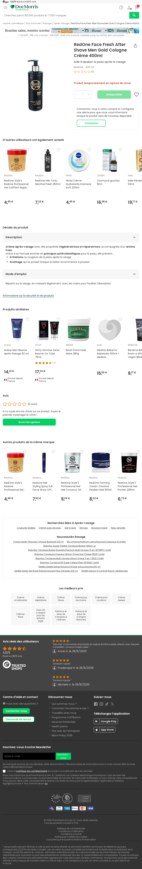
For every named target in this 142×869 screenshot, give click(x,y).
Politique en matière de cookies (71, 836)
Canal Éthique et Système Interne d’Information (71, 839)
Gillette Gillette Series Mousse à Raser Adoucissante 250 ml (69, 566)
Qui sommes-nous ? (64, 704)
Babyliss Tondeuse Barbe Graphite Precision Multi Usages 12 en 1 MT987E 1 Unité (69, 550)
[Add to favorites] (136, 94)
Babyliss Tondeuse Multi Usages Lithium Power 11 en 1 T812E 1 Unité (70, 558)
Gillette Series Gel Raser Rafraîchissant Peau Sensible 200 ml (46, 570)
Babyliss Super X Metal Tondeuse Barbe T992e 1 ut (69, 545)
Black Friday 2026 (62, 735)
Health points (60, 726)
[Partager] (135, 45)
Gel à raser (70, 527)
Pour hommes (33, 23)
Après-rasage (61, 23)
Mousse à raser (99, 527)
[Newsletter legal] (5, 771)
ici (46, 783)
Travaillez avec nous (64, 713)
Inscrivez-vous (63, 756)
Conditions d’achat (71, 834)
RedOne (78, 67)
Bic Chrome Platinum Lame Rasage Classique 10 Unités (96, 541)
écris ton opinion (29, 422)
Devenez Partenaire (64, 722)
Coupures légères (26, 527)
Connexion (91, 123)
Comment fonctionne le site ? (70, 708)
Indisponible (114, 94)
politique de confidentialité (31, 771)
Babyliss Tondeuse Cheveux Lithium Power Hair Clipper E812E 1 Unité (69, 554)
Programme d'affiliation (66, 717)
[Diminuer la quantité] (77, 94)
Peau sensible (118, 527)
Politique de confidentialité (71, 828)
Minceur (83, 527)
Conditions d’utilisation (71, 831)
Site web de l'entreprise (66, 731)
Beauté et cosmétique (12, 23)
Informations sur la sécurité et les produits (28, 295)
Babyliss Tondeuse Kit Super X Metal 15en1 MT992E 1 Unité (69, 562)
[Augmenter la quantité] (88, 94)
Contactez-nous (16, 711)
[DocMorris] (24, 8)
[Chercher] (134, 15)
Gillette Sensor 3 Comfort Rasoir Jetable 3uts (104, 570)
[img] (35, 85)
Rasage (47, 23)
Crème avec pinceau (50, 527)
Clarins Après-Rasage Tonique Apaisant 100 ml (38, 541)
